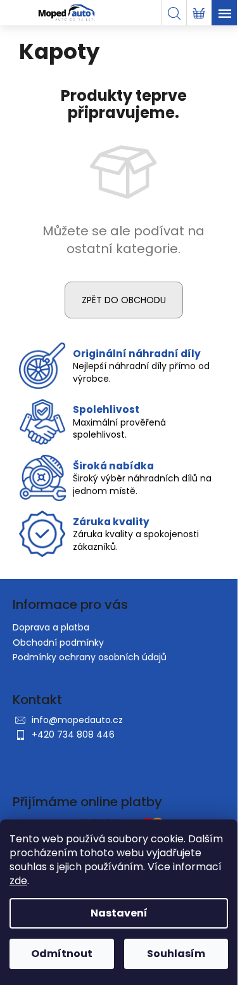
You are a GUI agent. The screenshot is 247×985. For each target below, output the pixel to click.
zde (18, 880)
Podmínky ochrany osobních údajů (90, 657)
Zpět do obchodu (124, 300)
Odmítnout (61, 953)
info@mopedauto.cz (77, 720)
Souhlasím (176, 953)
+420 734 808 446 (73, 734)
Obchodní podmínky (58, 642)
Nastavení (119, 913)
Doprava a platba (51, 627)
